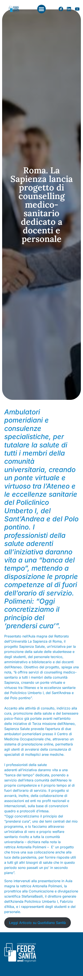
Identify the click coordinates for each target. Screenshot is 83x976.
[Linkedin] (69, 9)
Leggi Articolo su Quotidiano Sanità (37, 923)
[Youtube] (77, 9)
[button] (41, 9)
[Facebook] (61, 9)
